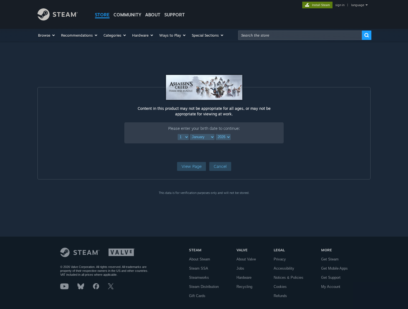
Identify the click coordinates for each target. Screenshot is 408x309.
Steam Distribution (204, 287)
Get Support (331, 277)
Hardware (243, 277)
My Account (330, 287)
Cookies (280, 287)
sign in (339, 5)
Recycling (244, 287)
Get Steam (330, 259)
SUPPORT (174, 14)
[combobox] (300, 35)
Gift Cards (197, 296)
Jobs (240, 268)
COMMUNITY (127, 14)
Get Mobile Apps (334, 268)
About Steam (199, 259)
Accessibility (284, 268)
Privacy (280, 259)
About (152, 14)
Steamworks (199, 277)
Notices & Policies (288, 277)
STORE (102, 14)
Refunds (280, 296)
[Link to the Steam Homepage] (57, 19)
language (357, 5)
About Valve (246, 259)
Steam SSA (198, 268)
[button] (46, 35)
